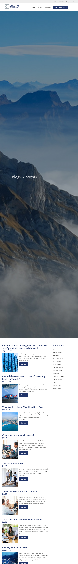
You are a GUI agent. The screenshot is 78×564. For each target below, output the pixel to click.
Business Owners (57, 385)
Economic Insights (57, 364)
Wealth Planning (57, 388)
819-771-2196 (61, 2)
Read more (23, 364)
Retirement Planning (58, 358)
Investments (56, 373)
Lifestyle (55, 382)
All (54, 349)
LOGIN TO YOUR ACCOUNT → (60, 7)
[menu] (70, 7)
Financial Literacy (57, 379)
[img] (39, 169)
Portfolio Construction (58, 367)
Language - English (70, 2)
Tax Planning (56, 355)
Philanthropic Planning (58, 376)
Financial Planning (57, 352)
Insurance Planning (57, 370)
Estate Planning (57, 361)
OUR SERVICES (48, 7)
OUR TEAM (40, 7)
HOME (34, 7)
